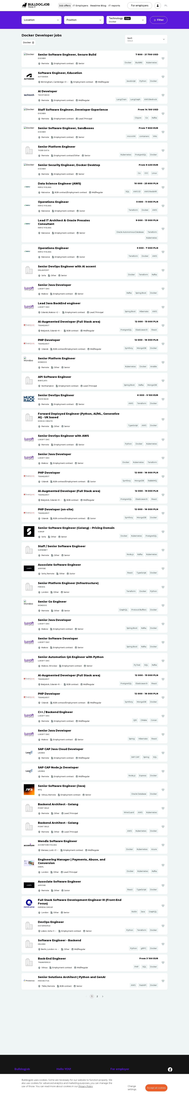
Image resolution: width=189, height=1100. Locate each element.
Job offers (65, 5)
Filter (160, 20)
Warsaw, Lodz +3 (48, 850)
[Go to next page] (103, 996)
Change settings (132, 1088)
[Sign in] (157, 5)
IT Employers (80, 5)
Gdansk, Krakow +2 (49, 312)
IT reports (114, 5)
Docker (27, 42)
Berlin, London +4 (49, 949)
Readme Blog (98, 5)
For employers (139, 5)
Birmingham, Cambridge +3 (53, 82)
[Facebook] (170, 1069)
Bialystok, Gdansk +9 (50, 331)
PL (165, 5)
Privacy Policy (85, 1086)
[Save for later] (163, 58)
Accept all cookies (156, 1088)
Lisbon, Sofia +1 (47, 931)
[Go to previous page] (86, 996)
